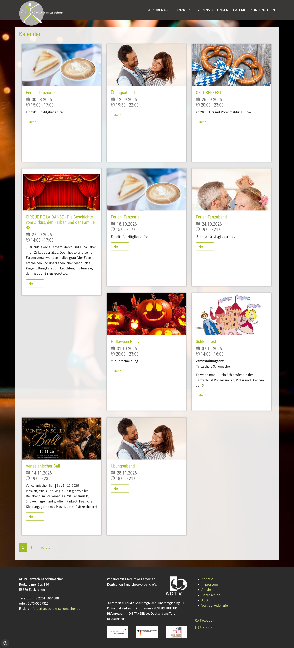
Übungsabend (123, 92)
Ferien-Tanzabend (211, 216)
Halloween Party (125, 341)
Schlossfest (206, 341)
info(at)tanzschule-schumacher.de (55, 608)
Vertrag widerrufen (215, 605)
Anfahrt (207, 589)
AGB (204, 600)
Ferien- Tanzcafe (40, 92)
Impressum (209, 584)
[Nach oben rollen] (284, 638)
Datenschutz (210, 595)
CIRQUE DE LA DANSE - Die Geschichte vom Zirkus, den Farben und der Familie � (60, 222)
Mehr (32, 122)
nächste (44, 547)
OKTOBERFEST (208, 92)
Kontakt (207, 579)
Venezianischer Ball (43, 466)
